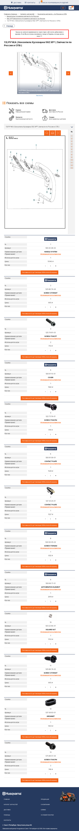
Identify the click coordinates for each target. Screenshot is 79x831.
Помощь (7, 815)
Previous (11, 73)
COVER (50, 377)
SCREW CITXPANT (50, 293)
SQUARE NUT (51, 629)
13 (72, 168)
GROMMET (51, 716)
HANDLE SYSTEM (50, 252)
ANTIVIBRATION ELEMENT (50, 587)
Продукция (45, 799)
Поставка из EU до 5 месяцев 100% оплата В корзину (39, 272)
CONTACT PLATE (51, 461)
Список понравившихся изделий (54, 2)
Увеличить (39, 95)
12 (72, 165)
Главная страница (10, 14)
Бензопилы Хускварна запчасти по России (23, 16)
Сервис (43, 810)
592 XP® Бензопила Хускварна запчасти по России (26, 19)
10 (72, 160)
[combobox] (39, 127)
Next (68, 73)
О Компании (45, 805)
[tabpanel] (39, 74)
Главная (7, 799)
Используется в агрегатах (50, 254)
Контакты (31, 3)
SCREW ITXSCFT (50, 336)
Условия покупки (47, 815)
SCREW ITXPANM (50, 546)
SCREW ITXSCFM (50, 420)
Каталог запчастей (27, 14)
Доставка (17, 3)
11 (72, 163)
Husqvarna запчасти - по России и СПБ (52, 14)
